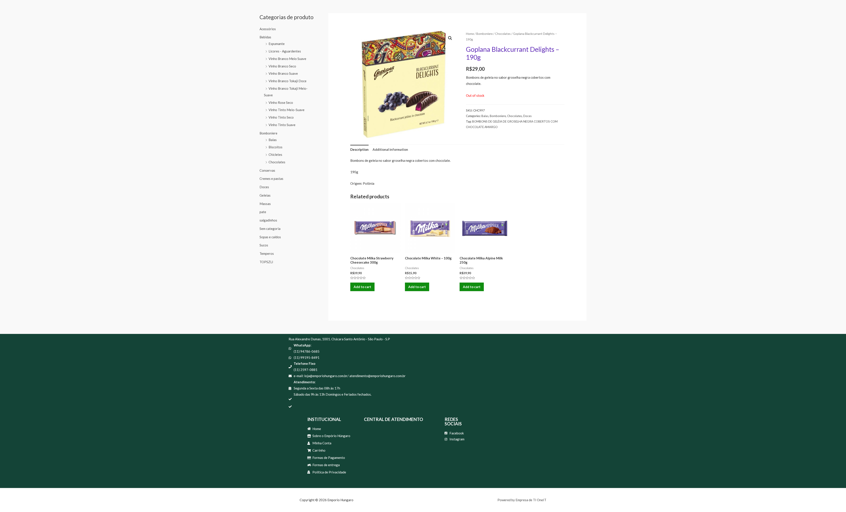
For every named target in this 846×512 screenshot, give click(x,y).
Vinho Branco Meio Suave (287, 59)
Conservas (267, 170)
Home (470, 33)
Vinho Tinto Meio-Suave (286, 110)
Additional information (390, 149)
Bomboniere (268, 133)
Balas (273, 140)
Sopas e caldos (270, 237)
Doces (264, 187)
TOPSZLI (266, 262)
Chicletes (275, 154)
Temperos (267, 253)
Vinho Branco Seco (282, 66)
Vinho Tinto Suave (282, 125)
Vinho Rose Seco (281, 102)
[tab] (359, 149)
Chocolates (277, 162)
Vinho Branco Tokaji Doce (287, 81)
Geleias (265, 195)
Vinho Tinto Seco (281, 117)
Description (359, 149)
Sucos (264, 245)
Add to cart (362, 287)
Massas (265, 204)
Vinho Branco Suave (283, 73)
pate (263, 212)
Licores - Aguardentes (285, 51)
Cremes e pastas (271, 179)
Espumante (277, 44)
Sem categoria (270, 229)
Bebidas (265, 37)
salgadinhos (268, 220)
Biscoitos (275, 147)
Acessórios (268, 29)
